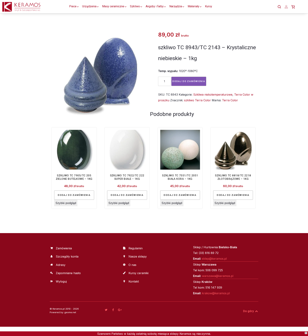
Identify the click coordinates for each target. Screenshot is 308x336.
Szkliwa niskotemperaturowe (212, 94)
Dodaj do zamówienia (188, 81)
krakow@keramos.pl (216, 293)
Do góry (249, 311)
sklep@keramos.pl (214, 258)
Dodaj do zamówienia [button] (74, 195)
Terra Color (230, 100)
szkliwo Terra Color (197, 100)
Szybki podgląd (65, 203)
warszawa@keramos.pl (217, 276)
